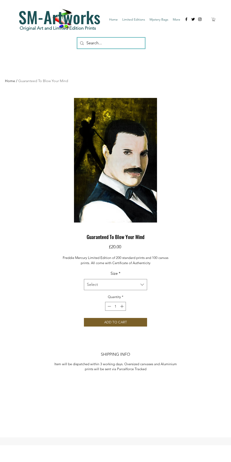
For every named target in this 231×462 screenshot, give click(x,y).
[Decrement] (109, 306)
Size (115, 273)
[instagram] (200, 19)
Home (10, 81)
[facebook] (186, 19)
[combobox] (115, 284)
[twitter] (193, 19)
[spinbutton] (115, 306)
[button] (214, 19)
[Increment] (122, 306)
